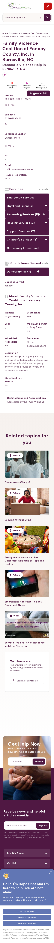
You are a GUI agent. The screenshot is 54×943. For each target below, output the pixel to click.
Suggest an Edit (39, 93)
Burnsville (42, 33)
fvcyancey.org (12, 316)
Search (39, 761)
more (17, 137)
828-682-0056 (13, 99)
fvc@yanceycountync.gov (19, 169)
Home (5, 33)
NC (33, 33)
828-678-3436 (13, 118)
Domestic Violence (20, 33)
